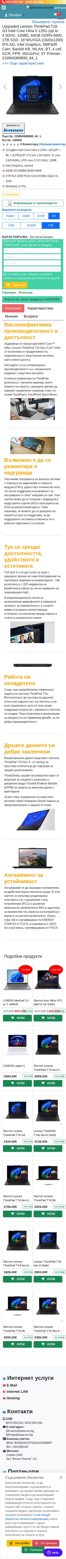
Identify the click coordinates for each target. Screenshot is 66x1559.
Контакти (19, 1411)
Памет (10, 215)
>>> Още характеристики (23, 63)
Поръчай (17, 285)
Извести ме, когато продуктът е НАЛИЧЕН (32, 299)
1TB (50, 225)
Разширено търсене (48, 22)
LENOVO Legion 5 (14, 1065)
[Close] (61, 1477)
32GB (41, 215)
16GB (26, 215)
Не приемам (47, 1543)
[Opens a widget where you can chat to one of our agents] (52, 1552)
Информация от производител (35, 202)
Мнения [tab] (11, 316)
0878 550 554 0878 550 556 (24, 2)
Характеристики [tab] (40, 308)
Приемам (34, 1549)
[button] (14, 15)
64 (54, 215)
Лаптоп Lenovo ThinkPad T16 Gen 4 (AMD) (46, 1331)
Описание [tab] (13, 308)
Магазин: (12, 1450)
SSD (11, 225)
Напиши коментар (52, 144)
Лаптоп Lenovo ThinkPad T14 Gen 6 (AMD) (46, 1069)
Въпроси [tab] (31, 316)
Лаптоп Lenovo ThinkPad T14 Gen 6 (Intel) (16, 1265)
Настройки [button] (20, 1543)
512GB (31, 225)
